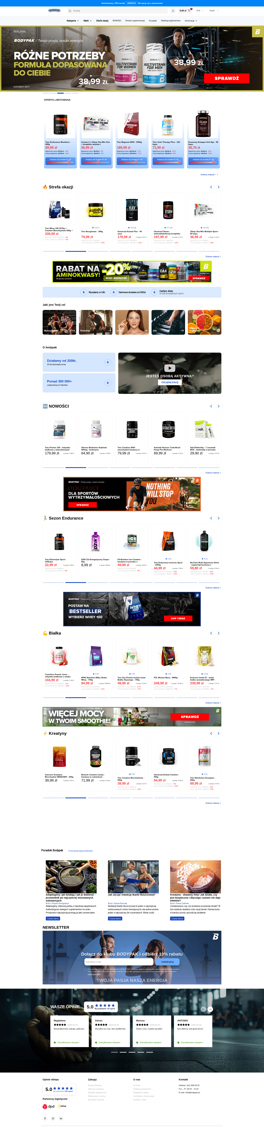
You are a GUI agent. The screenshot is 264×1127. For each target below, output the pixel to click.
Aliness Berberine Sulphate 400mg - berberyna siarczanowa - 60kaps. (58, 449)
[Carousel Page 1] (46, 93)
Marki (86, 20)
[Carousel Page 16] (186, 251)
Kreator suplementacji (135, 21)
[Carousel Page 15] (164, 251)
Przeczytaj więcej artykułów (81, 851)
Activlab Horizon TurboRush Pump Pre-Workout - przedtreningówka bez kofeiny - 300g (132, 450)
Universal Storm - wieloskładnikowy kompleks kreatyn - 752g (131, 233)
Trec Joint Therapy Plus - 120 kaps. (166, 143)
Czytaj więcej (53, 918)
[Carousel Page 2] (53, 93)
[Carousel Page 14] (142, 251)
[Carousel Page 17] (209, 251)
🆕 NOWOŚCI (56, 406)
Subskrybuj (167, 961)
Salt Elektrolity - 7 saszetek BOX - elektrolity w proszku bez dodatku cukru (166, 449)
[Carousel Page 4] (67, 93)
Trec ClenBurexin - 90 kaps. (203, 231)
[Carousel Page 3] (60, 93)
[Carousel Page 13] (120, 251)
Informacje (189, 21)
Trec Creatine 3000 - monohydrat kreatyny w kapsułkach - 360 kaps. (92, 449)
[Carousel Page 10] (53, 251)
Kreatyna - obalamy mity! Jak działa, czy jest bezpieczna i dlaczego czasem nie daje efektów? (195, 897)
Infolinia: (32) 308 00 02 (189, 1085)
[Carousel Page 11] (75, 251)
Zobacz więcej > (208, 174)
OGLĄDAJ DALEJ (169, 382)
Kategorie (71, 20)
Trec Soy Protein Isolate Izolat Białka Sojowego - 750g (95, 678)
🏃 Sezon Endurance (63, 518)
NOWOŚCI (117, 21)
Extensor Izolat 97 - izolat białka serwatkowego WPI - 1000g (166, 679)
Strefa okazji (102, 20)
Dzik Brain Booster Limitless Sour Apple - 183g (203, 448)
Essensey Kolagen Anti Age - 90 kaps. (203, 143)
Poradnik (153, 21)
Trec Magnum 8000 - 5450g (129, 142)
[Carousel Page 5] (75, 93)
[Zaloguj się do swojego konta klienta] (173, 10)
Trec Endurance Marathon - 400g (58, 143)
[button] (118, 11)
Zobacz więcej (212, 256)
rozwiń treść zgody (94, 974)
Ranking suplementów (171, 21)
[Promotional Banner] (132, 272)
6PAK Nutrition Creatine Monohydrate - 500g (201, 779)
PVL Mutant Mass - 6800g (129, 677)
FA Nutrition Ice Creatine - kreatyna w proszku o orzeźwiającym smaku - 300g (94, 561)
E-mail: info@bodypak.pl (189, 1092)
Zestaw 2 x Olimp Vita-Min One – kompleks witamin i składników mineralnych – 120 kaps (95, 143)
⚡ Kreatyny (55, 733)
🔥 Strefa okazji (58, 187)
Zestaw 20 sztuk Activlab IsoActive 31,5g (201, 564)
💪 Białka (52, 633)
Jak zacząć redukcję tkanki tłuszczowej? (131, 894)
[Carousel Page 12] (98, 251)
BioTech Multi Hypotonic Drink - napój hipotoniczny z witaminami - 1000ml (168, 565)
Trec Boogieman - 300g (56, 231)
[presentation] (203, 1009)
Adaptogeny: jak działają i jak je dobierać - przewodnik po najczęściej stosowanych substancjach (70, 897)
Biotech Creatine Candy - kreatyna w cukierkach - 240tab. (56, 777)
